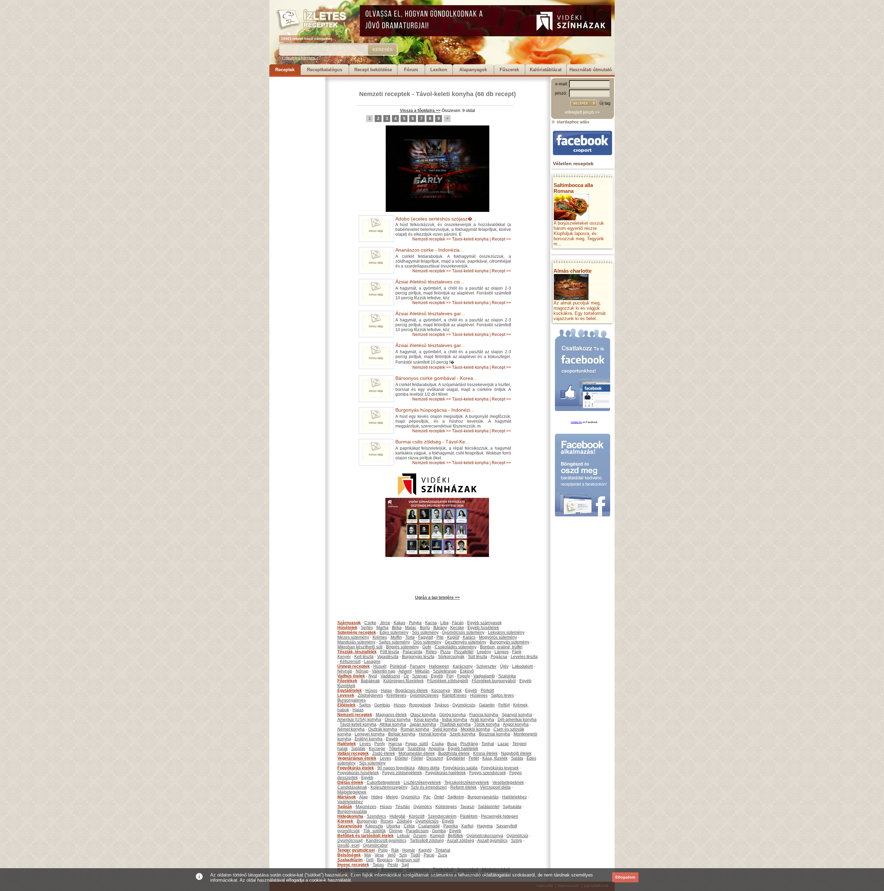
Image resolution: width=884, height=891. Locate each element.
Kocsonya (440, 690)
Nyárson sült (408, 859)
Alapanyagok (473, 69)
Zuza (442, 855)
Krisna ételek (485, 753)
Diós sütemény (427, 642)
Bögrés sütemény (402, 647)
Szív (403, 855)
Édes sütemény (394, 632)
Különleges (446, 806)
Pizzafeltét (463, 651)
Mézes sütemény (353, 637)
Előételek (346, 705)
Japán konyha (423, 724)
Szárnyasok (349, 622)
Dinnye (396, 830)
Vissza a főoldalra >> (420, 110)
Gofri (426, 647)
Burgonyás (367, 821)
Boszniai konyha (494, 734)
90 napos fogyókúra (396, 768)
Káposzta (374, 826)
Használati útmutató (590, 69)
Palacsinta (412, 651)
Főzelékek (347, 680)
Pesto (392, 864)
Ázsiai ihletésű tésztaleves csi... (429, 281)
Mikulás (422, 671)
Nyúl (372, 676)
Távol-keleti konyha (444, 94)
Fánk (516, 651)
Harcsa (395, 743)
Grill (370, 859)
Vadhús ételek (351, 676)
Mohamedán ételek (416, 753)
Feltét (474, 758)
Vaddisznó (390, 676)
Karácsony (463, 666)
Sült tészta (477, 656)
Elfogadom (625, 877)
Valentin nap (383, 671)
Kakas (399, 622)
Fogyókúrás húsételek (358, 772)
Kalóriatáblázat (545, 69)
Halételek (346, 743)
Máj (367, 855)
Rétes (431, 651)
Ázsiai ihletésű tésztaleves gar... (430, 313)
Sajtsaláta (512, 806)
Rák (395, 850)
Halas (386, 690)
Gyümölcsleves (424, 695)
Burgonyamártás (483, 797)
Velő (391, 855)
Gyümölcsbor (375, 845)
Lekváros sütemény (506, 632)
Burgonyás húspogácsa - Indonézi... (434, 410)
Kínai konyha (426, 719)
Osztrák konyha (382, 729)
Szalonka (507, 676)
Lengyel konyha (370, 734)
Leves (365, 743)
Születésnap (445, 671)
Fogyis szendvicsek (487, 772)
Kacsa (431, 622)
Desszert (434, 758)
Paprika (450, 826)
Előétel (401, 758)
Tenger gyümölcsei (356, 850)
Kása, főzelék (495, 758)
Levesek (345, 695)
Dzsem (419, 835)
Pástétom (469, 816)
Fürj (450, 676)
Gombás (382, 705)
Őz (406, 676)
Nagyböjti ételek (516, 753)
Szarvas (419, 676)
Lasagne (372, 661)
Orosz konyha (398, 719)
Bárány (440, 627)
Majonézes (366, 806)
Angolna (436, 748)
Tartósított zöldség (427, 840)
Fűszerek (509, 69)
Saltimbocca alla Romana (573, 188)
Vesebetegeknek (508, 782)
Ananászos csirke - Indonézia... (429, 250)
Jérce (385, 622)
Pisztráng (469, 743)
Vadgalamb (484, 676)
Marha (382, 627)
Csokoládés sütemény (456, 647)
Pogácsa (499, 656)
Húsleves (479, 695)
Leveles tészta (524, 656)
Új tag (605, 103)
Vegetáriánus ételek (356, 758)
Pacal (429, 855)
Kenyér (344, 656)
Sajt (405, 864)
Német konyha (351, 729)
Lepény (484, 651)
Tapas (378, 864)
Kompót (437, 835)
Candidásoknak (352, 787)
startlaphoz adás (572, 122)
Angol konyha (516, 724)
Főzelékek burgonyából (494, 680)
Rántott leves (454, 695)
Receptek (285, 69)
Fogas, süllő (416, 743)
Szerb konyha (462, 734)
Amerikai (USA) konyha (359, 719)
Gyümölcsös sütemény (463, 632)
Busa (452, 743)
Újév (504, 666)
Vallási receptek (353, 753)
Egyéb (437, 676)
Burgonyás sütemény (509, 642)
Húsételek (347, 627)
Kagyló (425, 850)
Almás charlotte (573, 271)
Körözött (416, 816)
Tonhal (487, 743)
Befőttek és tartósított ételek (365, 835)
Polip (383, 850)
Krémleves (396, 695)
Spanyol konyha (517, 714)
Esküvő (467, 671)
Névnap (344, 671)
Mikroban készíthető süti (360, 647)
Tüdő (415, 855)
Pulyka (415, 622)
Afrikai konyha (392, 724)
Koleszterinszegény (389, 787)
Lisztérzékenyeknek (422, 782)
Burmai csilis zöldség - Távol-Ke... (432, 441)
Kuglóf (453, 637)
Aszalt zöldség (460, 840)
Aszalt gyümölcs (492, 840)
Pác (427, 797)
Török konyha (487, 724)
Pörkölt (487, 690)
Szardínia (416, 748)
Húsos (371, 690)
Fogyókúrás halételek (445, 772)
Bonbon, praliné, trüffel (501, 647)
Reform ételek (463, 787)
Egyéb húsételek (483, 627)
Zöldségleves (370, 695)
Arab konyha (482, 719)
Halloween (439, 666)
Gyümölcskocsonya (485, 835)
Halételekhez (514, 797)
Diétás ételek (350, 782)
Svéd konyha (445, 729)
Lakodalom (522, 666)
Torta (410, 637)
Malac (410, 627)
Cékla (409, 826)
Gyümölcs (410, 797)
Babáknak (370, 680)
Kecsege (377, 748)
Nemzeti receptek (384, 94)
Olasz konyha (423, 714)
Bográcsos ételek (411, 690)
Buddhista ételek (454, 753)
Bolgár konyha (401, 734)
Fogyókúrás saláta (460, 768)
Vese (379, 855)
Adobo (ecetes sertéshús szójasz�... (436, 219)
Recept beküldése (373, 69)
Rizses (387, 821)
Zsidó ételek (383, 753)
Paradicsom (417, 830)
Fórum (411, 69)
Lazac (503, 743)
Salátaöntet (488, 806)
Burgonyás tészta (418, 656)
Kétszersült (350, 661)
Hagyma (485, 826)
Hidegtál (397, 816)
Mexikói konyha (475, 729)
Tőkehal (396, 748)
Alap (363, 797)
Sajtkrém (456, 797)
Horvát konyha (432, 734)
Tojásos (441, 705)
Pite (440, 637)
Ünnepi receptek (353, 666)
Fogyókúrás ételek (355, 768)
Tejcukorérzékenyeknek (466, 782)
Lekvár (403, 835)
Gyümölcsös (463, 705)
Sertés (367, 627)
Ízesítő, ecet (348, 845)
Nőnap (362, 671)
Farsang (417, 666)
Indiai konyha (454, 719)
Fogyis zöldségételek (402, 772)
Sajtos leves (502, 695)
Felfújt (504, 705)
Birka (397, 627)
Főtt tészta (389, 651)
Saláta (517, 758)
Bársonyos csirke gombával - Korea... (436, 378)
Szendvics (376, 816)
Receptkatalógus (324, 69)
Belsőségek (349, 855)
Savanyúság (349, 826)
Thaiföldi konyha (455, 724)
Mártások (346, 797)
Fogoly (463, 676)
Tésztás (402, 806)
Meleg (392, 797)
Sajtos (365, 705)
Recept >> (501, 239)
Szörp (516, 840)
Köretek (345, 821)
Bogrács (385, 859)
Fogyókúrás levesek (500, 768)
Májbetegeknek (351, 792)
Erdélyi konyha (369, 739)
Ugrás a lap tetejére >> (437, 597)
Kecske (457, 627)
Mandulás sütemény (356, 642)
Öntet (439, 797)
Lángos (501, 651)
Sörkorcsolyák (451, 656)
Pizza (445, 651)
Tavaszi (467, 806)
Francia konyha (483, 714)
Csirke (370, 622)
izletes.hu (576, 422)
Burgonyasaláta (352, 811)
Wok (457, 690)
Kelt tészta (364, 656)
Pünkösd (398, 666)
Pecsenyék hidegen (499, 816)
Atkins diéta (429, 768)
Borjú (425, 627)
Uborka (393, 826)
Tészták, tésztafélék (357, 651)
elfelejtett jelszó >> (582, 112)
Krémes (380, 637)
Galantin (487, 705)
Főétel (417, 758)
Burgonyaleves (351, 700)
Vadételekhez (350, 801)
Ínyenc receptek (353, 864)
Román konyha (415, 729)
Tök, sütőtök (374, 830)
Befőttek (455, 835)
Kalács (469, 637)
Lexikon (438, 69)
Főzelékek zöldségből (447, 680)
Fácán (458, 622)
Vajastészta (387, 656)
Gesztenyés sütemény (465, 642)
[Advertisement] (297, 180)
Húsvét (379, 666)
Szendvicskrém (442, 816)
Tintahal (442, 850)
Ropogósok (420, 705)
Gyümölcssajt (350, 840)
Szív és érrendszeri (429, 787)
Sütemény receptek (356, 632)
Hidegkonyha (350, 816)
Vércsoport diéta (495, 787)
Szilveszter (486, 666)
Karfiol (467, 826)
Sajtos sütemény (394, 642)
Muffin (396, 637)
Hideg (377, 797)
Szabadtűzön (350, 859)
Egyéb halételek (463, 748)
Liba (444, 622)
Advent (405, 671)
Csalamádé (429, 826)
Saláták (358, 748)
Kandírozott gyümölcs (386, 840)
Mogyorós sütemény (498, 637)
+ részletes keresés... (299, 58)
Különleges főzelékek (403, 680)
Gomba (439, 830)
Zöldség (404, 821)
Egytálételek (349, 690)
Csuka (438, 743)
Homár (408, 850)
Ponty (379, 743)
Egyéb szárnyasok (484, 622)
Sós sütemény (425, 632)
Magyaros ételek (391, 714)
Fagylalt (425, 637)
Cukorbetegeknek (383, 782)
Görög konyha (452, 714)
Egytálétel (455, 758)
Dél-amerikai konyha (517, 719)
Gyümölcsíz (517, 835)
